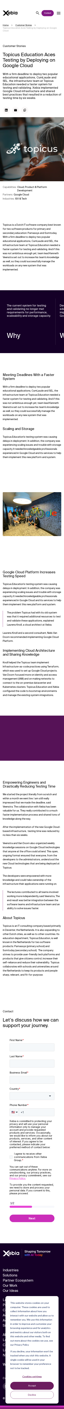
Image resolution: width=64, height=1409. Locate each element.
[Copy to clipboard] (24, 110)
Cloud (20, 187)
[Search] (37, 13)
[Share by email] (15, 110)
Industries (11, 1270)
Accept (32, 1385)
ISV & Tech (21, 198)
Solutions (10, 1275)
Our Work (10, 1285)
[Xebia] (10, 13)
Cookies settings (32, 1376)
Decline (32, 1394)
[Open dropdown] (58, 13)
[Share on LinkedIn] (6, 110)
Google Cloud (21, 194)
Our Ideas (10, 1290)
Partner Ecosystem (18, 1280)
